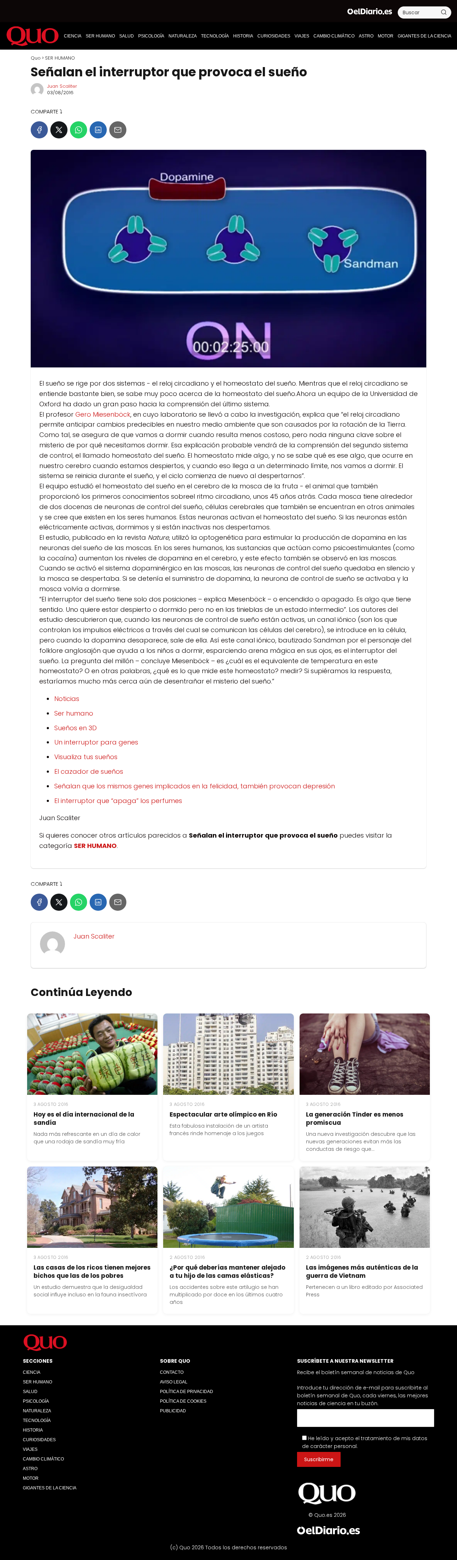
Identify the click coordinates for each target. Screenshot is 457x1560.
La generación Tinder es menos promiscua (354, 1118)
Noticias (66, 698)
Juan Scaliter (62, 86)
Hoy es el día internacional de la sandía (84, 1118)
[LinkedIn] (98, 129)
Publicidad (173, 1410)
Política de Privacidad (186, 1391)
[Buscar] (443, 12)
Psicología (151, 36)
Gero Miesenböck (102, 414)
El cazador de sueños (88, 771)
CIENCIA (72, 36)
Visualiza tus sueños (85, 756)
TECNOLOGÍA (215, 36)
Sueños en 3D (75, 727)
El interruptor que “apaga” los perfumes (118, 800)
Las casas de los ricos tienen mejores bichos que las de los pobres (92, 1271)
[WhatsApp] (78, 129)
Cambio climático (334, 36)
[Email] (117, 129)
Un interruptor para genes (96, 742)
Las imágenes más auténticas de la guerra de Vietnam (362, 1271)
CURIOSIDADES (273, 36)
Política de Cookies (183, 1401)
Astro (366, 36)
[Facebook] (39, 129)
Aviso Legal (173, 1381)
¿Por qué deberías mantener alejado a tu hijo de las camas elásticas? (227, 1271)
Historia (243, 36)
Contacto (172, 1372)
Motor (385, 36)
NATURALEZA (183, 36)
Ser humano (73, 713)
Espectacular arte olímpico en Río (223, 1114)
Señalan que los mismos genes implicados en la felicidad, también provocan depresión (194, 786)
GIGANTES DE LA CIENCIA (424, 36)
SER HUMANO (100, 36)
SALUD (126, 36)
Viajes (302, 36)
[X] (58, 129)
